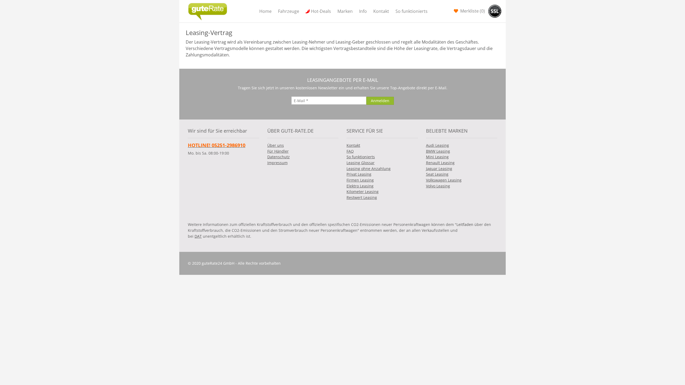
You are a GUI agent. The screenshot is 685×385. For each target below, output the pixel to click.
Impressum (277, 162)
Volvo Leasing (438, 185)
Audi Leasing (437, 145)
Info (363, 11)
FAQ (350, 151)
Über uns (275, 145)
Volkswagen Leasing (444, 180)
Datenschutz (278, 156)
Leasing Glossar (361, 162)
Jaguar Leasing (439, 168)
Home (265, 11)
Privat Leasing (359, 174)
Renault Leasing (440, 162)
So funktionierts (411, 11)
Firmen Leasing (360, 180)
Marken (345, 11)
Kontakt (381, 11)
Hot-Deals (321, 11)
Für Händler (278, 151)
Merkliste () (472, 11)
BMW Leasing (438, 151)
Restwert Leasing (362, 197)
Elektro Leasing (360, 185)
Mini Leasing (437, 156)
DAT (198, 236)
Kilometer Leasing (363, 191)
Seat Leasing (437, 174)
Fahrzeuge (288, 11)
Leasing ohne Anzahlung (369, 168)
